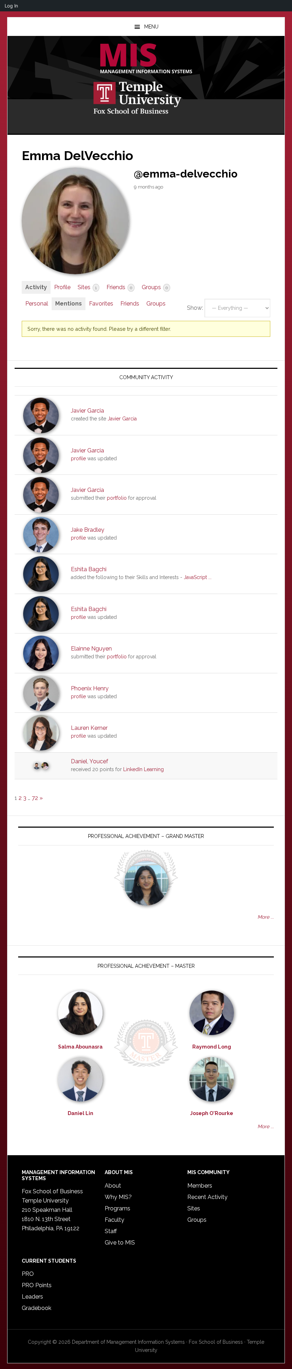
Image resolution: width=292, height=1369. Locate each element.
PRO (28, 1273)
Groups (155, 287)
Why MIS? (118, 1197)
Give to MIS (120, 1242)
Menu (151, 27)
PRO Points (37, 1285)
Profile (62, 287)
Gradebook (36, 1308)
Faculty (114, 1219)
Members (199, 1185)
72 (35, 798)
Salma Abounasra (80, 1047)
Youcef (98, 761)
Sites (87, 287)
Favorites (101, 303)
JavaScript (195, 577)
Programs (117, 1208)
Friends (119, 287)
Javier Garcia (87, 410)
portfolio (117, 498)
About (113, 1185)
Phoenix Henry (90, 688)
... (210, 577)
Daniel (79, 761)
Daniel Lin (80, 1113)
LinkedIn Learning (143, 769)
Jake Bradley (87, 529)
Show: (195, 307)
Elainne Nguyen (91, 648)
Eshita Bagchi (88, 569)
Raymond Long (211, 1047)
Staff (111, 1231)
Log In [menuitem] (11, 6)
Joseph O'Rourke (211, 1113)
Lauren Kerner (89, 728)
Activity (36, 287)
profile (78, 458)
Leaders (32, 1296)
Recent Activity (207, 1197)
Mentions (68, 303)
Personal (36, 303)
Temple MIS (146, 59)
